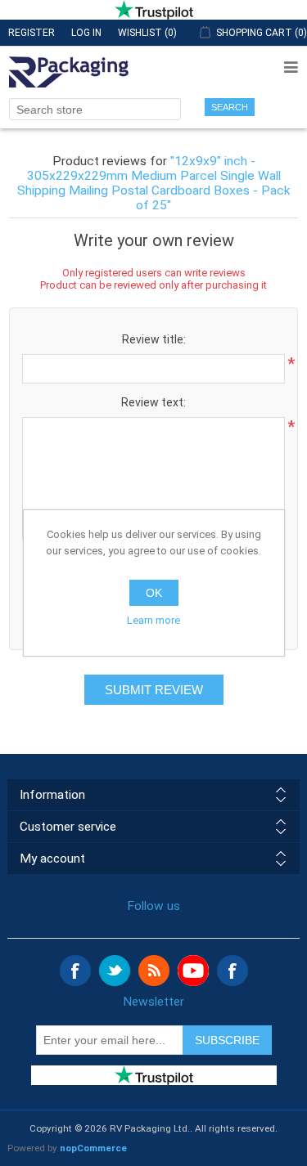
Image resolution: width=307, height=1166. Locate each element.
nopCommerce (93, 1148)
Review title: (154, 339)
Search (229, 107)
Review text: (153, 402)
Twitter (114, 970)
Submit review (154, 690)
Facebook (75, 970)
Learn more (153, 620)
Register (31, 32)
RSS (153, 970)
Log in (86, 32)
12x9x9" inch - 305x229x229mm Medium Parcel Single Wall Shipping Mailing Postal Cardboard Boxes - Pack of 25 (154, 183)
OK (154, 592)
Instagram (232, 970)
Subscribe (227, 1040)
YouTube (193, 970)
